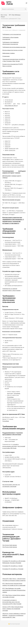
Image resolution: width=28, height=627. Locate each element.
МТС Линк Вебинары (14, 15)
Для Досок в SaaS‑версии (9, 547)
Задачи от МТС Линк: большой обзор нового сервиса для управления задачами (12, 608)
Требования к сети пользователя (11, 34)
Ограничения (6, 56)
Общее (3, 16)
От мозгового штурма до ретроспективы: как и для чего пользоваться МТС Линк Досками (11, 601)
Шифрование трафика (8, 53)
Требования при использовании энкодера (14, 47)
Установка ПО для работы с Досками (12, 569)
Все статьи (4, 15)
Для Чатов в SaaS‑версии (9, 545)
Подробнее (17, 393)
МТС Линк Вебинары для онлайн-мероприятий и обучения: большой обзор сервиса (13, 590)
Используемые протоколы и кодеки (12, 50)
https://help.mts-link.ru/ (11, 105)
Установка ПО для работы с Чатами (12, 566)
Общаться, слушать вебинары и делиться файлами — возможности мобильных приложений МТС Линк (14, 615)
